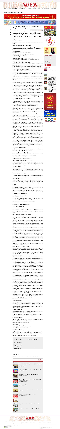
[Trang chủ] (4, 8)
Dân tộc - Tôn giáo (35, 8)
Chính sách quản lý (21, 375)
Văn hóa (9, 8)
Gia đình (21, 8)
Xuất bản (13, 8)
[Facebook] (10, 26)
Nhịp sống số (47, 8)
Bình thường (48, 62)
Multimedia (54, 8)
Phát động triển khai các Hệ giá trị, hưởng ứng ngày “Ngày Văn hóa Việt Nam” (30, 369)
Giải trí (26, 8)
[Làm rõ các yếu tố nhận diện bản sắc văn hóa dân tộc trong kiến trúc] (15, 410)
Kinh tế (31, 8)
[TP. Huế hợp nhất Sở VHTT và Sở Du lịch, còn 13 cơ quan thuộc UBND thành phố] (15, 400)
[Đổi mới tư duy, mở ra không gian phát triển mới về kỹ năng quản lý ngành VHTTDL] (15, 405)
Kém (46, 63)
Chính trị (6, 8)
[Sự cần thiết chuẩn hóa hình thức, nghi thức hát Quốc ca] (15, 395)
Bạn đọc (45, 8)
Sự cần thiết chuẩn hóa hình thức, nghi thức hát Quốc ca (27, 394)
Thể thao (16, 8)
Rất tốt (47, 61)
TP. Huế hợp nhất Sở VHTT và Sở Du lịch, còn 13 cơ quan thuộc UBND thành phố (30, 399)
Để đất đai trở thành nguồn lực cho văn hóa (25, 384)
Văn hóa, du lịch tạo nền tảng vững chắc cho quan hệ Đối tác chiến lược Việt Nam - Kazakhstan (30, 365)
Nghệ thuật (23, 8)
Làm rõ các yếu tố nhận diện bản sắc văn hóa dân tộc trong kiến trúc (29, 408)
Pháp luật (42, 8)
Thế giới (52, 8)
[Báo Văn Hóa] (30, 418)
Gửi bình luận (40, 359)
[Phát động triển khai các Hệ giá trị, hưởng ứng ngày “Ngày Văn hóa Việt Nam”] (15, 371)
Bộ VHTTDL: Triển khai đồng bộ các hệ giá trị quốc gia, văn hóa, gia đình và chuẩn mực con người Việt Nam (30, 380)
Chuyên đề (39, 8)
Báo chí (11, 8)
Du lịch (19, 8)
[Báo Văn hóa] (30, 4)
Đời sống (29, 8)
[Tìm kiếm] (29, 10)
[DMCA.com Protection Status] (6, 427)
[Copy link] (10, 31)
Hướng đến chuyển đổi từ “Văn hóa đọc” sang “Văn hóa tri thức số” (29, 374)
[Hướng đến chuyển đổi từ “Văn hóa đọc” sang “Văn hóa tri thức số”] (15, 376)
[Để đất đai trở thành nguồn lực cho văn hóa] (15, 385)
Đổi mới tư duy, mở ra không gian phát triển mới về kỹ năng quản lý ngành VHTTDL (30, 404)
